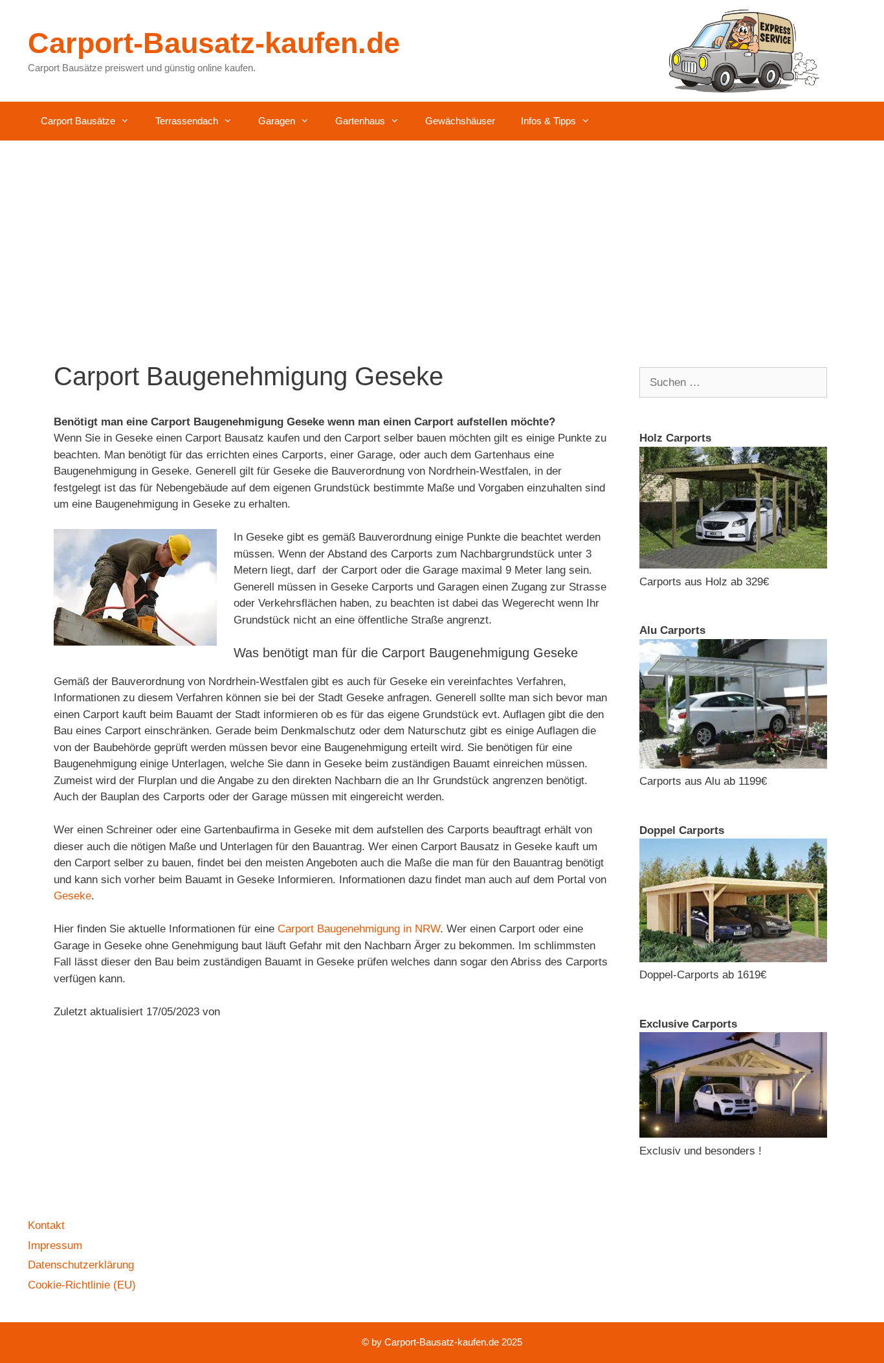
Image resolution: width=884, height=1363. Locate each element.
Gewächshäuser (460, 120)
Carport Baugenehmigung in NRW (359, 929)
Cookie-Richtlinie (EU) (82, 1285)
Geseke (72, 896)
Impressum (55, 1245)
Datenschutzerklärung (81, 1265)
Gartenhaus (360, 120)
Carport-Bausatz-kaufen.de (214, 43)
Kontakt (46, 1225)
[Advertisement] (442, 237)
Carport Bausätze (78, 120)
